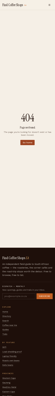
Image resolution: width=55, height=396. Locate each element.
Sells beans (7, 365)
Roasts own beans (11, 360)
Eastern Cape (8, 392)
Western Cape (9, 378)
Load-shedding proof (12, 352)
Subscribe (44, 296)
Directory (6, 316)
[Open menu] (49, 5)
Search (5, 321)
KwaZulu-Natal (9, 387)
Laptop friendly (9, 356)
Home (5, 312)
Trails (4, 334)
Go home (27, 142)
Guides (5, 330)
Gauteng (6, 383)
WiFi (4, 347)
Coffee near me (9, 325)
